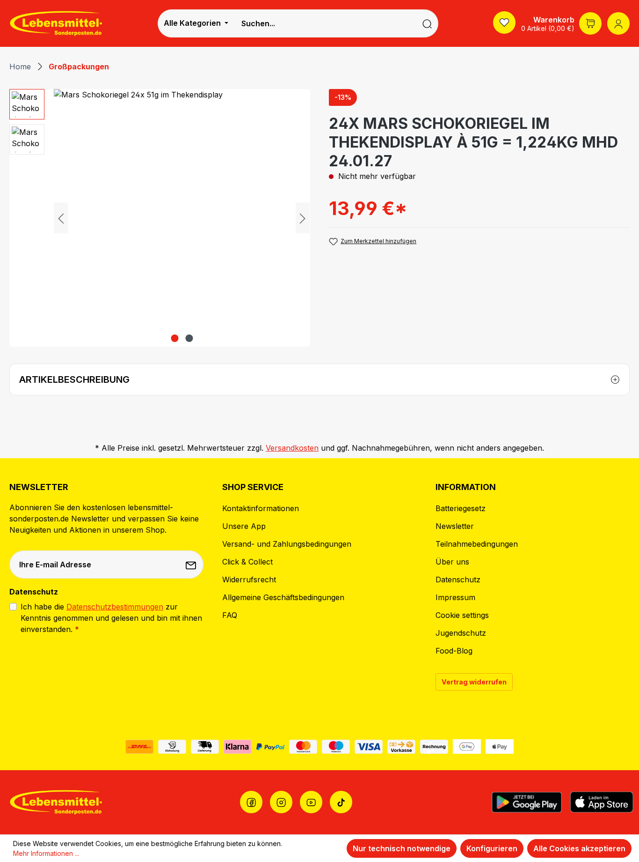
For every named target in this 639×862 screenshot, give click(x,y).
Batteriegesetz (461, 508)
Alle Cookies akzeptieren (579, 848)
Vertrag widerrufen (474, 682)
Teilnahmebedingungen (477, 544)
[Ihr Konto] (618, 23)
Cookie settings (462, 615)
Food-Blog (454, 650)
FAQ (229, 615)
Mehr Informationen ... (46, 853)
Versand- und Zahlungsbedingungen (286, 544)
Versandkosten (292, 448)
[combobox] (325, 23)
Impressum (455, 597)
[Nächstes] (303, 218)
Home (20, 66)
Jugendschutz (461, 633)
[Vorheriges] (61, 218)
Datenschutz (458, 579)
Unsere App (244, 526)
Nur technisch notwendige (401, 848)
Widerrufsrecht (249, 579)
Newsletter (455, 526)
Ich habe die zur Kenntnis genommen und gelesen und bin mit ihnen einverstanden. (111, 618)
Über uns (452, 561)
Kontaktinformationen (260, 508)
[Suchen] (427, 23)
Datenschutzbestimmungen (114, 606)
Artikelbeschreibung (74, 379)
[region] (160, 218)
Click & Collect (247, 561)
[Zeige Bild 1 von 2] (174, 338)
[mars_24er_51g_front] (182, 218)
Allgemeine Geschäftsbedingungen (283, 597)
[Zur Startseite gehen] (56, 23)
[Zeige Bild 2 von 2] (189, 338)
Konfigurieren (491, 848)
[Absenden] (191, 564)
